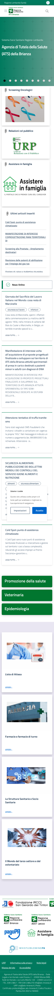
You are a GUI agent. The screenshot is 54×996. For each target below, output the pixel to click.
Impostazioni (20, 510)
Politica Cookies (27, 517)
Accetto (39, 510)
